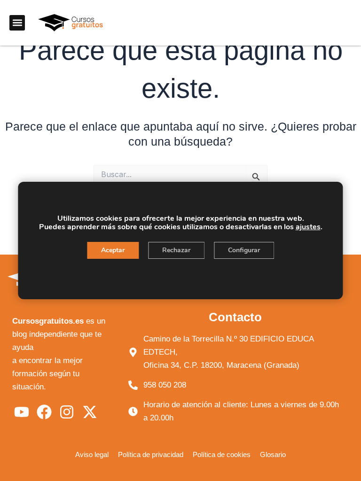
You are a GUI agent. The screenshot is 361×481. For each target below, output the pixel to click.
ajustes (308, 227)
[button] (17, 23)
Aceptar (113, 250)
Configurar (244, 250)
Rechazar (176, 250)
